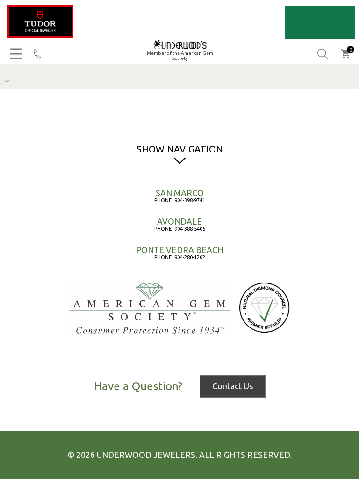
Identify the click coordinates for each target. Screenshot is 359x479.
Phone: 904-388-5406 (179, 229)
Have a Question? (138, 386)
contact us (232, 386)
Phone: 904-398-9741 (179, 200)
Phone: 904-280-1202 (179, 257)
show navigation (179, 149)
